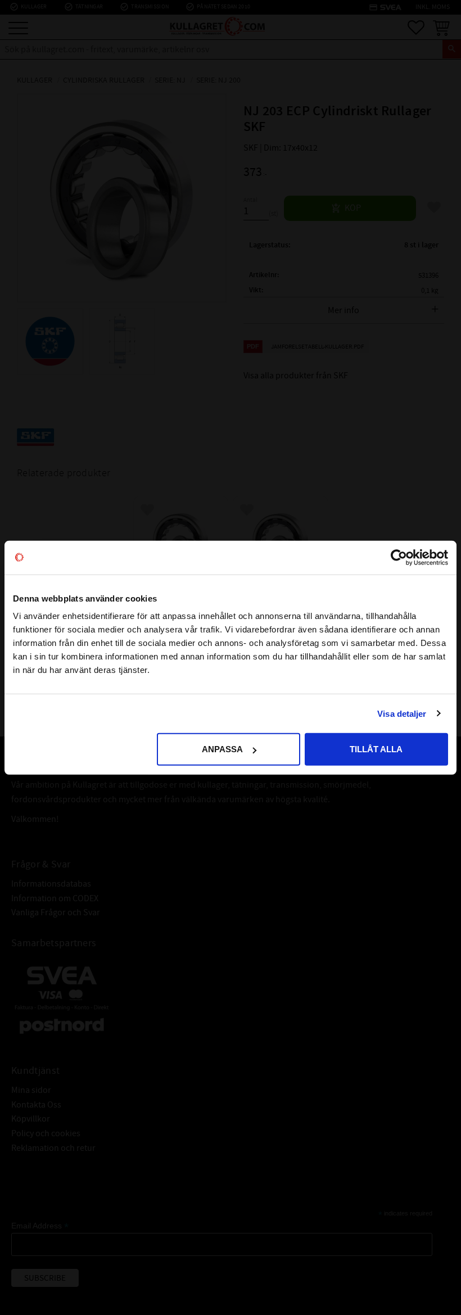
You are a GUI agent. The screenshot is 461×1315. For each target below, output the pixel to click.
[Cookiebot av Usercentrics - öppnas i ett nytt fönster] (399, 557)
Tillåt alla (376, 749)
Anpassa (222, 749)
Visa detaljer (401, 713)
